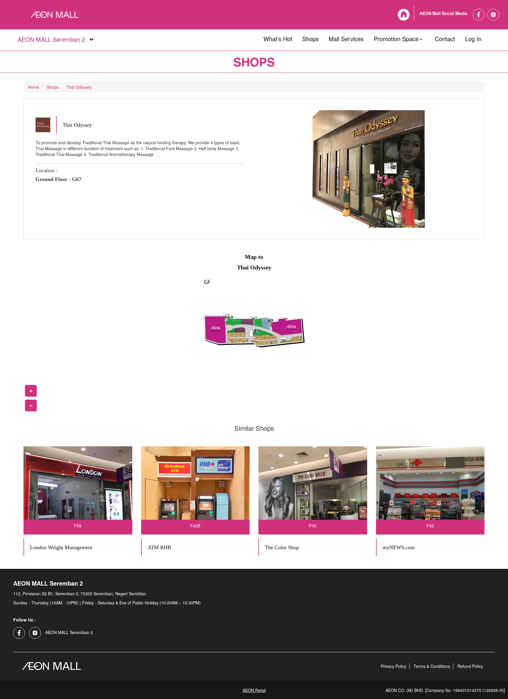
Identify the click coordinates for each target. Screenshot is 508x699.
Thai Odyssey (79, 87)
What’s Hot (277, 37)
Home (33, 87)
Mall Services (346, 37)
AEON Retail (254, 690)
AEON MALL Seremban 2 (51, 40)
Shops (310, 37)
